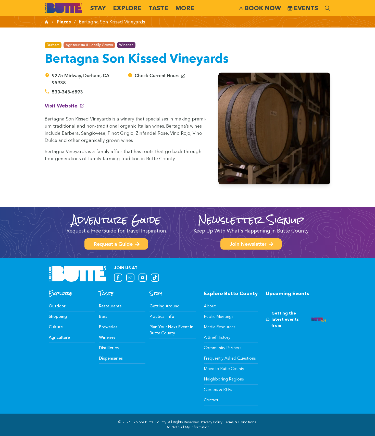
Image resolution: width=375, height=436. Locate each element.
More (184, 8)
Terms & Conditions (240, 422)
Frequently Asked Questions (230, 358)
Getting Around (164, 306)
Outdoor (57, 306)
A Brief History (217, 337)
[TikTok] (155, 278)
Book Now (263, 8)
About (210, 306)
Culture (56, 326)
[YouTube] (143, 278)
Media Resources (219, 326)
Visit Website (65, 105)
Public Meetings (218, 316)
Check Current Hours (160, 76)
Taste (158, 8)
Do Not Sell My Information (187, 427)
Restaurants (110, 306)
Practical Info (161, 316)
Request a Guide (113, 244)
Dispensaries (111, 358)
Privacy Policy (211, 422)
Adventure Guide (116, 220)
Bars (103, 316)
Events (306, 8)
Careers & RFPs (218, 389)
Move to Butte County (224, 368)
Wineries (126, 45)
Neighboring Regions (224, 379)
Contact (211, 400)
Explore (127, 8)
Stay (98, 8)
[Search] (327, 8)
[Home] (47, 22)
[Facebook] (118, 278)
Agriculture (59, 337)
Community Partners (222, 347)
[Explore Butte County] (63, 8)
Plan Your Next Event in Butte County (171, 329)
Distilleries (109, 347)
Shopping (58, 316)
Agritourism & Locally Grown (89, 45)
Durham (53, 45)
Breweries (108, 326)
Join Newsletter (248, 244)
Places (64, 22)
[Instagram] (130, 278)
